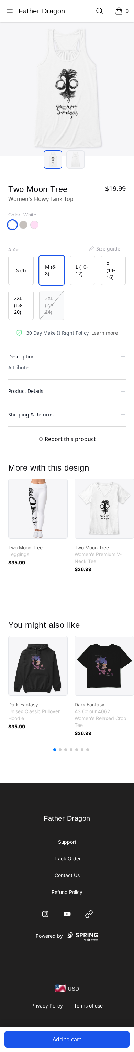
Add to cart (67, 1039)
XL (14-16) (111, 270)
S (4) (21, 270)
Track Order (67, 858)
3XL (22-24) (49, 305)
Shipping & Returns (31, 414)
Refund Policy (67, 892)
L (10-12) (82, 270)
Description (21, 356)
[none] (104, 248)
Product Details (25, 391)
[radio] (21, 270)
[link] (38, 508)
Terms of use (88, 1006)
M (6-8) (51, 270)
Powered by (49, 936)
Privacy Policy (47, 1006)
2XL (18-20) (18, 305)
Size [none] (13, 249)
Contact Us (67, 875)
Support (67, 842)
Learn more (104, 333)
